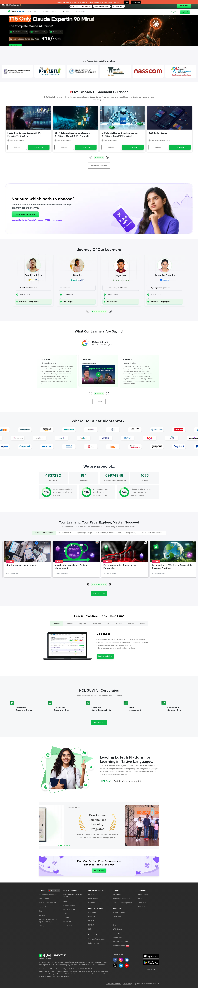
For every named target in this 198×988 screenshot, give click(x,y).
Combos (91, 903)
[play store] (151, 962)
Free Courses (93, 898)
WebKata (91, 917)
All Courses (67, 926)
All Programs (43, 926)
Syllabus (17, 147)
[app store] (151, 956)
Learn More (100, 722)
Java (65, 901)
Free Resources (119, 921)
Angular (66, 917)
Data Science (44, 899)
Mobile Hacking (69, 905)
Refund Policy (143, 894)
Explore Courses (99, 593)
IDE (89, 929)
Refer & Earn (151, 969)
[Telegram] (121, 965)
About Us (141, 907)
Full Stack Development (48, 894)
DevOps (42, 915)
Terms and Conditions (113, 984)
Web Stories (117, 929)
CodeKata (92, 912)
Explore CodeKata (105, 656)
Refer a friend (118, 937)
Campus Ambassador (96, 939)
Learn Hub (117, 917)
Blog (114, 925)
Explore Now (99, 870)
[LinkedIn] (127, 960)
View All (99, 402)
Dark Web (67, 922)
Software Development (47, 903)
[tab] (43, 533)
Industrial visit (93, 943)
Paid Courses (93, 894)
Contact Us (142, 903)
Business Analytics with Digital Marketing (48, 920)
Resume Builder (121, 945)
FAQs (140, 898)
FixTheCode (92, 925)
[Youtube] (127, 965)
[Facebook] (115, 960)
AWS (65, 913)
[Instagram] (121, 960)
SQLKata (91, 921)
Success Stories (119, 912)
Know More (38, 147)
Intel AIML (42, 907)
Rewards (116, 933)
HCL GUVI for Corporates (122, 903)
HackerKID (117, 894)
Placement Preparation (121, 898)
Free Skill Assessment (25, 214)
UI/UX (41, 911)
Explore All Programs (99, 165)
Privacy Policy (127, 984)
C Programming (69, 909)
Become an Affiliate (120, 941)
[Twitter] (115, 965)
